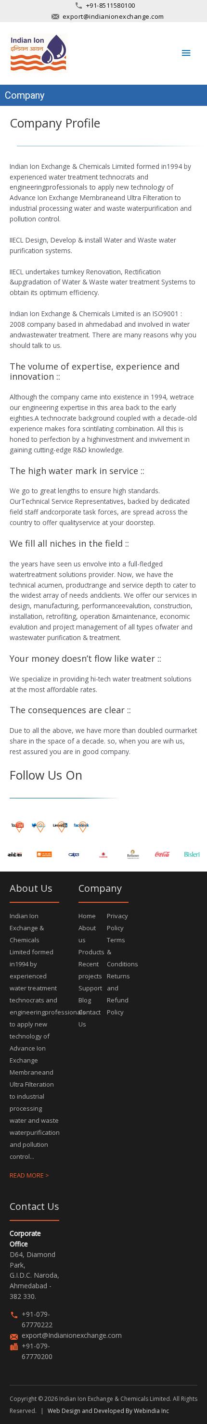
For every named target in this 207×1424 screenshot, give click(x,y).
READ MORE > (29, 1175)
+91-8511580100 (110, 5)
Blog (84, 1000)
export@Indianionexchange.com (72, 1335)
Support (90, 988)
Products (91, 952)
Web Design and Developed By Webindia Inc (108, 1411)
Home (87, 915)
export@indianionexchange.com (113, 16)
